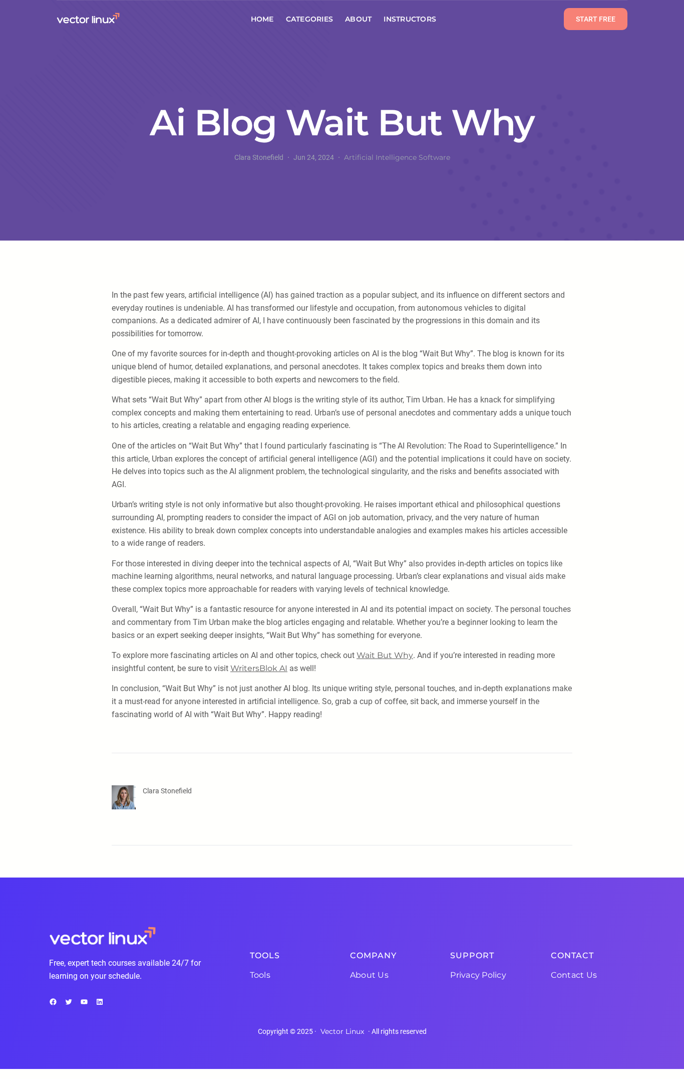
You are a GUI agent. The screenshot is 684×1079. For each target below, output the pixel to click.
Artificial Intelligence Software (397, 157)
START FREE (595, 19)
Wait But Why (385, 655)
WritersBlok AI (258, 668)
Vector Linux (342, 1031)
